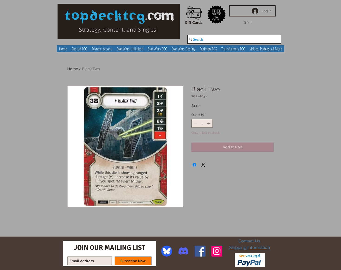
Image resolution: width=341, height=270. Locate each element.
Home (72, 69)
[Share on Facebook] (194, 165)
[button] (251, 22)
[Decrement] (195, 123)
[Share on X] (203, 165)
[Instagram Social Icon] (216, 251)
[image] (166, 251)
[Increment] (209, 123)
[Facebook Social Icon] (200, 251)
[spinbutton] (202, 123)
